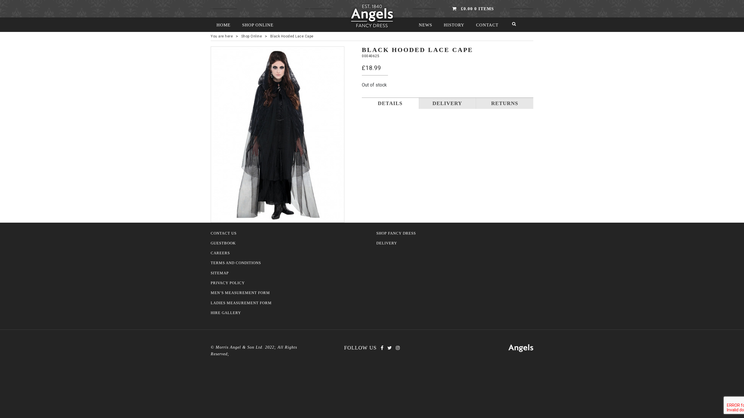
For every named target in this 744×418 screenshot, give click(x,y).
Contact (487, 25)
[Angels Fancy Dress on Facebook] (382, 347)
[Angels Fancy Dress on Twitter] (389, 347)
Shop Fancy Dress (396, 233)
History (454, 25)
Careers (220, 253)
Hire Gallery (226, 313)
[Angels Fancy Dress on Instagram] (398, 347)
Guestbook (223, 243)
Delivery (386, 243)
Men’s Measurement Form (240, 293)
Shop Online (257, 25)
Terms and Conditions (236, 263)
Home (223, 25)
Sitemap (220, 273)
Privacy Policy (228, 283)
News (425, 25)
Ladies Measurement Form (241, 303)
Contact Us (224, 233)
